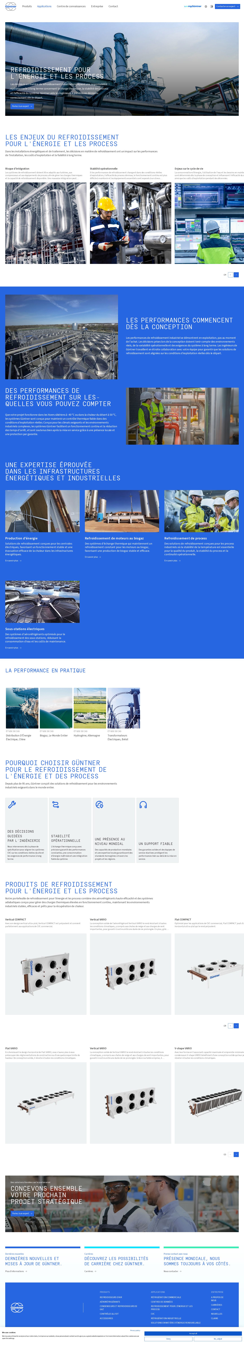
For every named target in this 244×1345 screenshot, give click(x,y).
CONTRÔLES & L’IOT (109, 1313)
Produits (27, 6)
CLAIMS (214, 1318)
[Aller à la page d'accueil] (11, 6)
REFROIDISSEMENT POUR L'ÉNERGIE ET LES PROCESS (171, 1308)
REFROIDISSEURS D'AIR (111, 1297)
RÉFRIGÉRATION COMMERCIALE (166, 1297)
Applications (44, 6)
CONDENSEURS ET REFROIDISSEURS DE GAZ (118, 1308)
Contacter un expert (225, 6)
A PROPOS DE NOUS (217, 1299)
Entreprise (97, 6)
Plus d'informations (14, 1271)
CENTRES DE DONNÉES (162, 1301)
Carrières (88, 1271)
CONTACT (215, 1309)
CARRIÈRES (216, 1305)
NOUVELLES (216, 1313)
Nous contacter (171, 1271)
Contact (113, 6)
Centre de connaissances (71, 6)
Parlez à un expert (20, 106)
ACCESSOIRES (106, 1318)
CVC (153, 1313)
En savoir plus (11, 560)
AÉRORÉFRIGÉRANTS (110, 1301)
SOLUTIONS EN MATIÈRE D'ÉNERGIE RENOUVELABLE (176, 1322)
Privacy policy (135, 1330)
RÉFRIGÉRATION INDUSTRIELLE (166, 1318)
